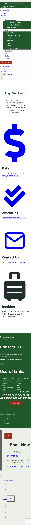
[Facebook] (1, 364)
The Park (10, 33)
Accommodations (8, 480)
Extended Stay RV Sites (23, 378)
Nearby (9, 38)
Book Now (5, 62)
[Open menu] (1, 78)
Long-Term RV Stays (14, 25)
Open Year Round (13, 48)
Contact (7, 58)
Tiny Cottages (11, 489)
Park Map (10, 40)
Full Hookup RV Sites (14, 22)
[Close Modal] (8, 436)
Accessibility (7, 423)
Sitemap (5, 391)
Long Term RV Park (12, 517)
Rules (9, 46)
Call (4, 74)
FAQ (8, 43)
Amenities (8, 51)
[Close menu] (0, 474)
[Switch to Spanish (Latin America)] (14, 3)
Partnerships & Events (14, 35)
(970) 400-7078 (5, 357)
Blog (4, 389)
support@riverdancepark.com (11, 359)
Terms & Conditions (9, 420)
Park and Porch (12, 27)
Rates (7, 53)
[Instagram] (3, 364)
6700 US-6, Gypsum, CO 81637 (11, 6)
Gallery (7, 56)
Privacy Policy (7, 418)
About (5, 499)
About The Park (21, 382)
